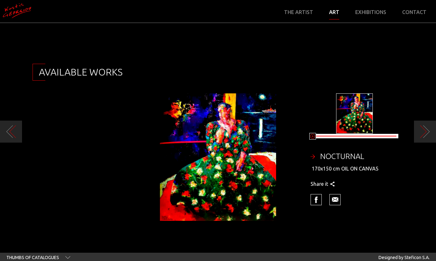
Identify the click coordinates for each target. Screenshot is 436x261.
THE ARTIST (298, 12)
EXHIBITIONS (370, 12)
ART (334, 12)
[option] (218, 157)
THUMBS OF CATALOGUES (32, 257)
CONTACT (414, 12)
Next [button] (425, 132)
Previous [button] (11, 132)
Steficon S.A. (417, 257)
